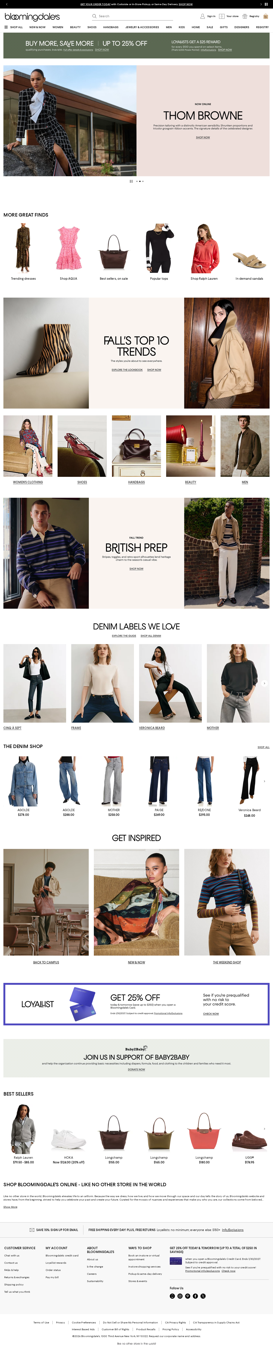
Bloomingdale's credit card (62, 1255)
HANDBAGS (136, 482)
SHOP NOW (186, 4)
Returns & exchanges (16, 1277)
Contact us (11, 1262)
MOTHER (213, 728)
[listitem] (136, 4)
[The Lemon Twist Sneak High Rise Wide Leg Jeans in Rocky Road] (114, 781)
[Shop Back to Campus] (46, 902)
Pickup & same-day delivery (145, 1273)
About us (92, 1259)
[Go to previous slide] (6, 4)
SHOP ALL (264, 747)
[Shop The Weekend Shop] (227, 902)
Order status (53, 1270)
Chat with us (11, 1255)
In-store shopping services (144, 1266)
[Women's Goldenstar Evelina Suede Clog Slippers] (249, 1129)
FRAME (76, 728)
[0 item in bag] (266, 16)
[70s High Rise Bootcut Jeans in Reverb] (204, 781)
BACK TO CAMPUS (46, 962)
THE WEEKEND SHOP (227, 962)
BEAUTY (190, 482)
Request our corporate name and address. (175, 1336)
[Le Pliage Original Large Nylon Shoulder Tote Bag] (204, 1129)
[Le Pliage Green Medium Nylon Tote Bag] (114, 1129)
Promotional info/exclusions (202, 1270)
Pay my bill (52, 1277)
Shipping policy (13, 1284)
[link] (23, 812)
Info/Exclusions (233, 1230)
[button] (137, 181)
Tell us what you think (17, 1291)
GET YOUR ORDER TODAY (95, 4)
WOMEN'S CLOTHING (28, 482)
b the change (95, 1266)
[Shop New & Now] (136, 902)
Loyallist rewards (56, 1262)
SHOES (82, 482)
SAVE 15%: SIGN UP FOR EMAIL (57, 1230)
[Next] (264, 120)
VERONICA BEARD (152, 728)
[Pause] (266, 4)
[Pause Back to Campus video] (83, 950)
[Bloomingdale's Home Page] (32, 17)
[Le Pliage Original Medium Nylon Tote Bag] (159, 1129)
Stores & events (137, 1281)
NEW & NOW (136, 962)
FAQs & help (11, 1270)
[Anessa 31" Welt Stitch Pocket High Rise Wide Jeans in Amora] (159, 781)
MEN (245, 482)
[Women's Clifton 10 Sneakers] (69, 1129)
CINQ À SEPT (12, 728)
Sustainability (95, 1281)
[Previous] (8, 120)
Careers (92, 1273)
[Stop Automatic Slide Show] (131, 181)
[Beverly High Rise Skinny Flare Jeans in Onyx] (249, 781)
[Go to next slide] (261, 4)
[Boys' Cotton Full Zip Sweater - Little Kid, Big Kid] (23, 1129)
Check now (228, 1270)
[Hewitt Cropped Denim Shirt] (23, 781)
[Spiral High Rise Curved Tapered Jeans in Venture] (69, 781)
